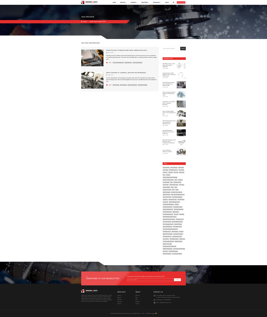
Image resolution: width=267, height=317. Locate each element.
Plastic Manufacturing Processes (169, 216)
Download (137, 301)
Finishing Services (179, 219)
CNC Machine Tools (173, 199)
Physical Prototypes (167, 253)
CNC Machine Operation (177, 197)
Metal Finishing (175, 231)
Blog (136, 297)
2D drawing (165, 199)
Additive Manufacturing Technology (170, 177)
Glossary (119, 303)
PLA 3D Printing (181, 199)
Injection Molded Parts (167, 226)
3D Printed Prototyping (178, 209)
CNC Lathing (181, 170)
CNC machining (166, 167)
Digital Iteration (176, 211)
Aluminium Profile (177, 182)
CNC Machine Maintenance (168, 204)
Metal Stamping (123, 84)
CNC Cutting (165, 170)
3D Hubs (177, 204)
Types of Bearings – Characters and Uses (167, 151)
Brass (171, 182)
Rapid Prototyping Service (174, 202)
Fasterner (168, 174)
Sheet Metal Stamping (142, 84)
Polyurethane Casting (177, 206)
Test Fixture (181, 184)
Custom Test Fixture (167, 197)
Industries (144, 2)
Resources (156, 2)
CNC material (165, 184)
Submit (177, 279)
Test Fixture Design (167, 221)
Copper (176, 189)
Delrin (176, 187)
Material (133, 2)
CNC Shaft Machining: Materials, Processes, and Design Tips (168, 132)
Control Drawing (166, 182)
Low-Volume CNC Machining (179, 248)
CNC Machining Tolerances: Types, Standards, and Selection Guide (169, 84)
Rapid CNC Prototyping (167, 234)
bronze (172, 187)
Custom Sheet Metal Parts (118, 62)
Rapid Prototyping (166, 192)
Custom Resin (166, 239)
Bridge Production (178, 241)
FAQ (136, 299)
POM (173, 189)
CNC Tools (176, 172)
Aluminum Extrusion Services (169, 219)
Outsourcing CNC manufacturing (169, 246)
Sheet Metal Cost (128, 62)
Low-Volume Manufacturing (168, 241)
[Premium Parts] (89, 2)
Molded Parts (182, 239)
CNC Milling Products (174, 239)
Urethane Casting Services (176, 192)
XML (143, 313)
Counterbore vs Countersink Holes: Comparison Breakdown (169, 103)
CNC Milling (181, 214)
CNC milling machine (177, 226)
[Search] (173, 2)
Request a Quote (181, 2)
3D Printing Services (167, 236)
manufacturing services (177, 236)
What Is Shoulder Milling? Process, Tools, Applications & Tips (169, 113)
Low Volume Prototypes (177, 253)
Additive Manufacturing (167, 248)
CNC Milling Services (173, 170)
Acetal (175, 179)
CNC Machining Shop (167, 211)
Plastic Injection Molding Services (177, 194)
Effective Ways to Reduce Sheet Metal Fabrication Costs (126, 50)
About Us (137, 295)
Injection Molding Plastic (168, 209)
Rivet (164, 174)
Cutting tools (165, 202)
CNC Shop (170, 172)
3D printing (180, 179)
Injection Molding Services (177, 221)
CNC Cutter (165, 251)
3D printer (176, 214)
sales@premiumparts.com (165, 302)
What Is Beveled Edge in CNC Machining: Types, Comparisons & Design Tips (169, 141)
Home (114, 2)
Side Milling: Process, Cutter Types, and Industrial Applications (169, 65)
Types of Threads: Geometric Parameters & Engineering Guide (169, 94)
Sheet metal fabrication (137, 62)
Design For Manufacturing (168, 179)
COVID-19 (181, 231)
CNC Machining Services (168, 214)
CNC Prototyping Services (168, 224)
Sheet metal (181, 172)
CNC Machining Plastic (167, 206)
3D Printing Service (167, 231)
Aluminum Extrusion (167, 189)
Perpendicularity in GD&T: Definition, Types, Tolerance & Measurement (169, 75)
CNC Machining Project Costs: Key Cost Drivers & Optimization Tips (169, 122)
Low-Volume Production (178, 234)
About (167, 2)
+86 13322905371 (167, 299)
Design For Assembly (167, 243)
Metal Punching (116, 84)
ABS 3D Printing (166, 194)
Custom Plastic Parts (173, 184)
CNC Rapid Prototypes (173, 251)
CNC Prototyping (173, 167)
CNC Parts (165, 172)
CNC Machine (181, 167)
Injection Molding (166, 187)
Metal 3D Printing (178, 224)
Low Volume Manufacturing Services (170, 229)
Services (122, 2)
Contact (137, 303)
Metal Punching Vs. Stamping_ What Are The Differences (126, 72)
